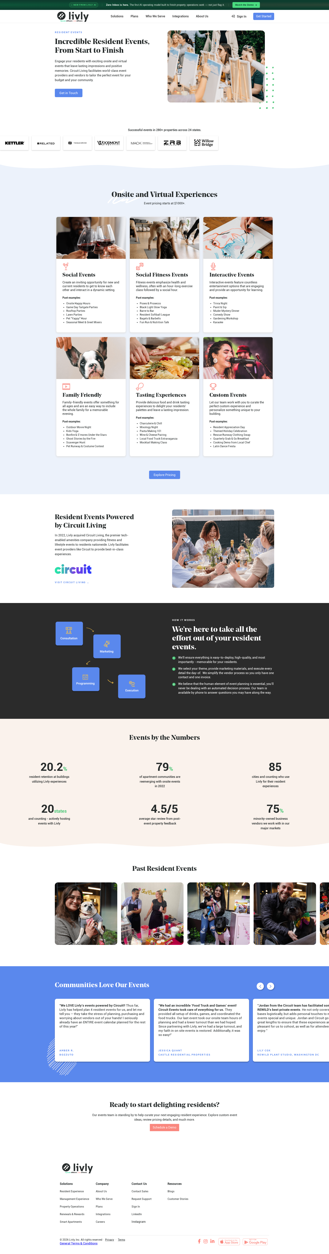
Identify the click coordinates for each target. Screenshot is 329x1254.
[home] (72, 16)
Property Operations (72, 1206)
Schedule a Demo (164, 1127)
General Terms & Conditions (78, 1243)
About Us (101, 1191)
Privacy (109, 1239)
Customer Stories (178, 1198)
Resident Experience (72, 1191)
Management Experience (74, 1198)
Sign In (136, 1206)
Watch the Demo (244, 5)
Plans (134, 16)
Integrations (180, 16)
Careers (100, 1221)
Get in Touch (68, 93)
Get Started (263, 16)
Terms (121, 1239)
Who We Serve (155, 16)
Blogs (171, 1191)
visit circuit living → (72, 582)
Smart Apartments (71, 1221)
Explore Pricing (165, 475)
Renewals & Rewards (72, 1214)
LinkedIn (137, 1214)
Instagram (139, 1222)
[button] (240, 16)
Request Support (142, 1198)
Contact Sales (140, 1191)
